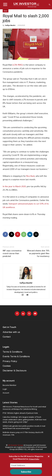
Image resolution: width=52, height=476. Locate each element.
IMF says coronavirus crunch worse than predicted (12, 253)
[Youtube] (35, 313)
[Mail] (28, 295)
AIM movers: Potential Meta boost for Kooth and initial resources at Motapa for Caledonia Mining (24, 407)
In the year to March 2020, (14, 186)
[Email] (36, 234)
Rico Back (30, 176)
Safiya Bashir (10, 25)
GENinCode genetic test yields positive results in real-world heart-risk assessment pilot (24, 427)
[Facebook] (5, 234)
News (5, 11)
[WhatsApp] (23, 234)
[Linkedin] (30, 234)
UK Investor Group (15, 445)
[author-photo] (26, 279)
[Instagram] (23, 295)
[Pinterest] (17, 234)
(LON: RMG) (17, 65)
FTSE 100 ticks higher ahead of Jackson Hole (20, 413)
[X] (11, 234)
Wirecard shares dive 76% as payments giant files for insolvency (38, 253)
